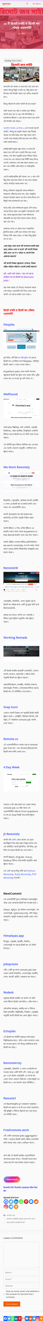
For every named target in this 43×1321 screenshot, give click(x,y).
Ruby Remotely (23, 874)
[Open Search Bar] (27, 4)
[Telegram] (11, 1206)
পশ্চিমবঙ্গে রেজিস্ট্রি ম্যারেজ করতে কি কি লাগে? (21, 1218)
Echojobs (9, 1031)
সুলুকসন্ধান (6, 3)
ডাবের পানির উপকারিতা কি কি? (16, 1222)
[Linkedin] (16, 1201)
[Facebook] (6, 1201)
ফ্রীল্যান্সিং (24, 357)
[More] (16, 1206)
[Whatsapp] (21, 1201)
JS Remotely (11, 834)
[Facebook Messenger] (31, 1201)
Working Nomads (15, 637)
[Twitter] (11, 1201)
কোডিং (14, 839)
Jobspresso (10, 964)
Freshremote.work (16, 1130)
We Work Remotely (16, 467)
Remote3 (9, 1098)
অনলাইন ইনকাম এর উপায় (13, 128)
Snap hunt (10, 707)
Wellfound (10, 394)
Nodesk (8, 992)
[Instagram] (6, 1206)
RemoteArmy (12, 1063)
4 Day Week (11, 767)
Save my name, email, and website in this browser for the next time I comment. (22, 1294)
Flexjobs (9, 324)
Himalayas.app (13, 936)
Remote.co (10, 739)
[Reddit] (36, 1201)
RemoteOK (10, 568)
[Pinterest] (26, 1201)
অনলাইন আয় (11, 1215)
